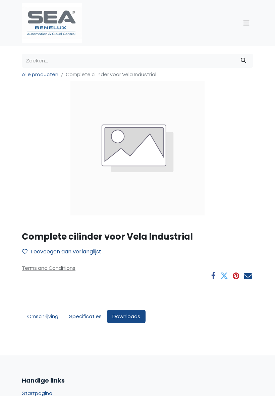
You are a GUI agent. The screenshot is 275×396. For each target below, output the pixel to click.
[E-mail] (248, 276)
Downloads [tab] (126, 316)
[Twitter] (224, 276)
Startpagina (37, 393)
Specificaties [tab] (85, 316)
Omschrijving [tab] (42, 316)
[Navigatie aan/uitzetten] (246, 23)
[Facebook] (213, 276)
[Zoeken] (243, 61)
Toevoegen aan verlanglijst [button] (65, 251)
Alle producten (40, 74)
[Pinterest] (236, 276)
